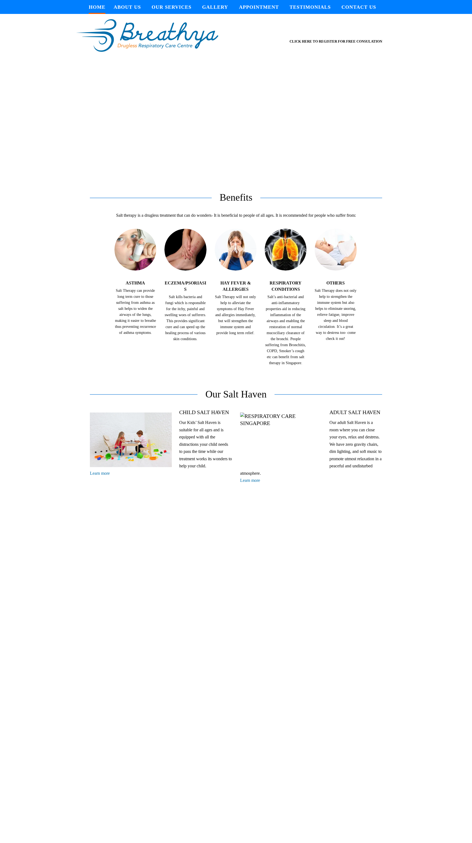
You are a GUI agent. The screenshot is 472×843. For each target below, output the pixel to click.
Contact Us (358, 7)
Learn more (100, 473)
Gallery (215, 7)
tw (330, 30)
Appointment (259, 7)
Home (97, 7)
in (352, 30)
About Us (127, 7)
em (376, 30)
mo (364, 30)
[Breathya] (161, 35)
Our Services (171, 7)
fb (341, 30)
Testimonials (310, 7)
